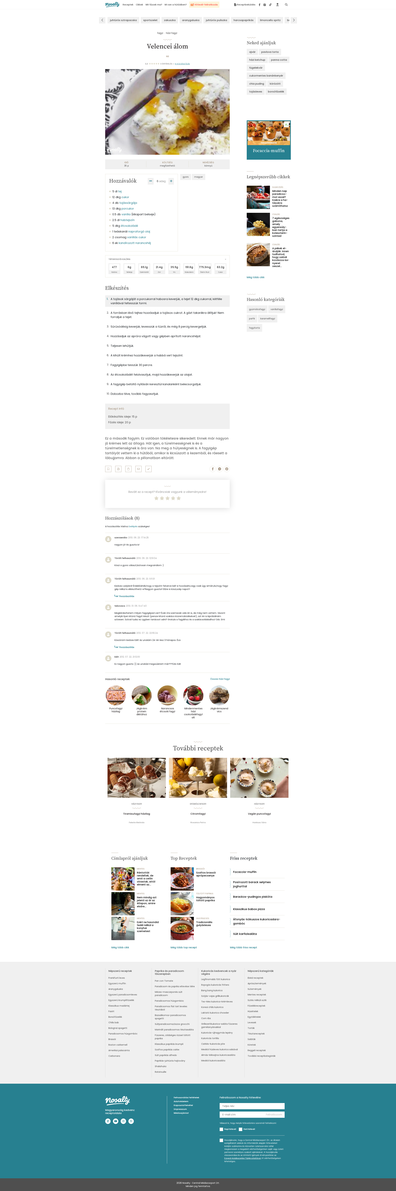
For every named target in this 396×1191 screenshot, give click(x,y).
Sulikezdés (277, 187)
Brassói (112, 1039)
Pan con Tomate (164, 980)
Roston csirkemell (117, 1044)
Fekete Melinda (136, 822)
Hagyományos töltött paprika (205, 899)
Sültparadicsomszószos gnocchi (172, 1024)
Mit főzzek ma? (154, 4)
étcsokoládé (129, 226)
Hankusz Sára (259, 822)
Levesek (252, 1022)
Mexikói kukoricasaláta (213, 1060)
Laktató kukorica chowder (215, 1012)
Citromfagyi (198, 814)
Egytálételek (254, 1016)
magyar (198, 176)
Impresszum (180, 1109)
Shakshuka (160, 1066)
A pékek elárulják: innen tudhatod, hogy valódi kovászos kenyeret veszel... (280, 257)
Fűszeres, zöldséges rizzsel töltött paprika (172, 1037)
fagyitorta (254, 327)
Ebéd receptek (255, 977)
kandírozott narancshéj (135, 243)
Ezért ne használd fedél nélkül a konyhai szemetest (148, 927)
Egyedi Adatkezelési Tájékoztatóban (242, 1158)
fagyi (160, 33)
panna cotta (279, 60)
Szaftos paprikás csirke (167, 1049)
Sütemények (254, 989)
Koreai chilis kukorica (212, 1007)
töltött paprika (204, 893)
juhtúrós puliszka (216, 20)
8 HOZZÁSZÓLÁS (182, 64)
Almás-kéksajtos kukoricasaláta (218, 1055)
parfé (252, 318)
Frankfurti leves (116, 977)
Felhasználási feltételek (186, 1097)
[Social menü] (265, 4)
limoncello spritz (270, 20)
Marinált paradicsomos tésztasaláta (174, 1029)
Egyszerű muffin (117, 983)
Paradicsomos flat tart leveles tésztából (171, 1008)
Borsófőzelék (115, 1016)
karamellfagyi (267, 318)
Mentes (140, 868)
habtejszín (127, 220)
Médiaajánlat (181, 1113)
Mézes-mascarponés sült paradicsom (168, 993)
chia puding (256, 83)
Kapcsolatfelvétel (183, 1105)
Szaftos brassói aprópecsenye (206, 874)
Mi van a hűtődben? (176, 4)
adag (162, 181)
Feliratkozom (274, 1114)
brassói (200, 868)
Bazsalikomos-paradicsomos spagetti (170, 1017)
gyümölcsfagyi (257, 309)
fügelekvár (256, 68)
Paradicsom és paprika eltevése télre (175, 986)
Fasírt (111, 1011)
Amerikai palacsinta (119, 1050)
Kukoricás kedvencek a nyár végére (218, 972)
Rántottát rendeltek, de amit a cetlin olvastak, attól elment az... (146, 878)
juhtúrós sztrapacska (123, 20)
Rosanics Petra (198, 822)
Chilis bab (113, 1022)
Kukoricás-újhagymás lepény (217, 1032)
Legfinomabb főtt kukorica (215, 979)
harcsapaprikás (244, 20)
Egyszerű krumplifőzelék (121, 1000)
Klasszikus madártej (118, 1005)
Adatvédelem (181, 1101)
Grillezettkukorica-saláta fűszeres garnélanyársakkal (219, 1025)
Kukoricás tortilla (210, 1038)
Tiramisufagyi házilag (136, 814)
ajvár (252, 52)
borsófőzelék (276, 91)
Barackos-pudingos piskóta (252, 897)
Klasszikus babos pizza (249, 909)
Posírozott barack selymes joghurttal (252, 884)
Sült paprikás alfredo (166, 1055)
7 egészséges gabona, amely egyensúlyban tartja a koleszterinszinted (280, 227)
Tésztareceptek (256, 1033)
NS (167, 56)
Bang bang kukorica (211, 990)
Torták (251, 1028)
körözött (275, 83)
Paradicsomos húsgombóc (123, 1033)
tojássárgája (128, 203)
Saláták (252, 1039)
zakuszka (170, 20)
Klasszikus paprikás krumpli (169, 1044)
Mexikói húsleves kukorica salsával (219, 1049)
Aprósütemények (257, 983)
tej (120, 191)
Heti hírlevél (249, 1129)
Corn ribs (206, 1018)
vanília (126, 214)
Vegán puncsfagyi (259, 814)
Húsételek (253, 1011)
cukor (125, 197)
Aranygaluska (115, 989)
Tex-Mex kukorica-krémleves (217, 1001)
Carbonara (114, 1055)
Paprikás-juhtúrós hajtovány (170, 1060)
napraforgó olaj (139, 231)
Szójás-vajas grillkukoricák (215, 996)
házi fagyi (171, 33)
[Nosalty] (112, 4)
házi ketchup (257, 60)
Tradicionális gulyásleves (204, 924)
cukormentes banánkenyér (266, 75)
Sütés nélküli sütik (257, 1000)
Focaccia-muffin (244, 872)
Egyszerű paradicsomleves (122, 994)
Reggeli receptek (257, 1050)
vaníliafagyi (277, 309)
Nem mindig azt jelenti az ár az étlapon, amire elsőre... (147, 902)
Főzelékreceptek (256, 1005)
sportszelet (150, 20)
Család (276, 214)
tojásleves (255, 91)
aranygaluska (190, 20)
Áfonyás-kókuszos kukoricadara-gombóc (256, 921)
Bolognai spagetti (117, 1028)
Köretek (252, 1044)
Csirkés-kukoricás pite (213, 1043)
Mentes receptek (257, 994)
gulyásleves (202, 918)
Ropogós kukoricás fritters (215, 984)
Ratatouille (160, 1071)
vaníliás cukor (136, 237)
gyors (186, 176)
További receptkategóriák (261, 1055)
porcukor (127, 208)
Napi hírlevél (230, 1129)
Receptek (128, 4)
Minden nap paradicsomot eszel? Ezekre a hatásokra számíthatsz (280, 198)
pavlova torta (270, 52)
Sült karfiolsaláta (245, 934)
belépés (133, 526)
